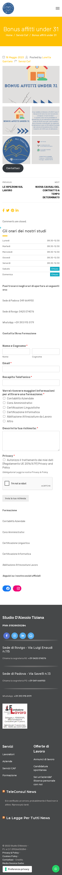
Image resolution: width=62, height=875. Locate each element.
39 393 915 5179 (25, 322)
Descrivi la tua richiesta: (20, 428)
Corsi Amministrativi (19, 403)
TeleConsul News (21, 792)
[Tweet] (7, 210)
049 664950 (27, 300)
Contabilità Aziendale (20, 398)
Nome (5, 356)
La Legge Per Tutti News (28, 818)
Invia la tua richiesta (15, 498)
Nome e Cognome (14, 345)
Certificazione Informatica (23, 412)
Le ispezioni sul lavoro (12, 189)
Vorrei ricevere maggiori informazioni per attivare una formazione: (28, 392)
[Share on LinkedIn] (17, 210)
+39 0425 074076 (37, 658)
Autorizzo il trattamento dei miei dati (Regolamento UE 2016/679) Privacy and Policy (27, 463)
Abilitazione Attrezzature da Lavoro (29, 416)
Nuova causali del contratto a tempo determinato (47, 192)
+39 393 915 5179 (23, 696)
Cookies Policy (9, 856)
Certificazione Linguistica (16, 543)
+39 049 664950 (36, 680)
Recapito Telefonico (17, 377)
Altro (10, 421)
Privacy (8, 455)
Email (7, 363)
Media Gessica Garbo (13, 863)
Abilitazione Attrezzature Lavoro (20, 565)
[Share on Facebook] (3, 210)
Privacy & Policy (10, 852)
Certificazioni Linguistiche (23, 407)
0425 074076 (26, 311)
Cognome (37, 356)
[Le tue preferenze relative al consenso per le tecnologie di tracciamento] (17, 869)
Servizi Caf (25, 61)
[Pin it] (12, 210)
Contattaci (13, 168)
